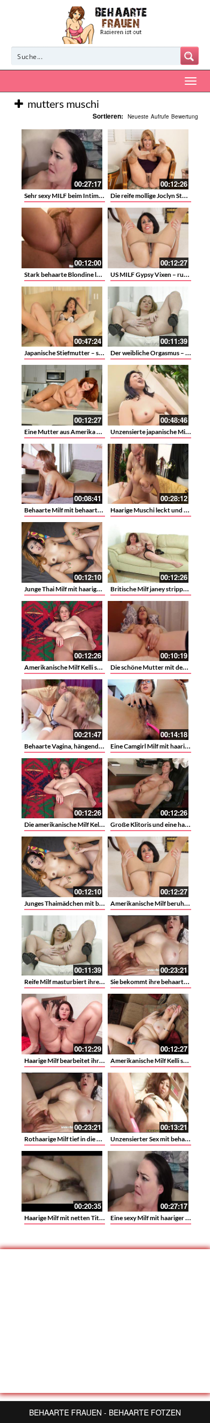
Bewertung (184, 116)
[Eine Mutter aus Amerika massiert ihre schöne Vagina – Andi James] (62, 395)
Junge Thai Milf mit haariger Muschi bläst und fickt (95, 589)
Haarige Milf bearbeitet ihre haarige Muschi (85, 1061)
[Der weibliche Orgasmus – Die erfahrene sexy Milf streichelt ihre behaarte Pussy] (148, 317)
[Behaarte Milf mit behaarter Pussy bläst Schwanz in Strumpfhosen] (62, 474)
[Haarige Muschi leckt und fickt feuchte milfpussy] (148, 474)
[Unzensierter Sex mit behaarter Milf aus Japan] (148, 1103)
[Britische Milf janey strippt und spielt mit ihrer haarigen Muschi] (148, 552)
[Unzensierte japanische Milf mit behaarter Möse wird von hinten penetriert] (148, 395)
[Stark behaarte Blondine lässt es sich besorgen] (62, 238)
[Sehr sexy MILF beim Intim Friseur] (62, 159)
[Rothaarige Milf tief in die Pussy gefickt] (62, 1103)
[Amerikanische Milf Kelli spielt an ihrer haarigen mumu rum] (62, 631)
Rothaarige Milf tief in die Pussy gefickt (79, 1139)
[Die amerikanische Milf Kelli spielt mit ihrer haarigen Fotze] (62, 788)
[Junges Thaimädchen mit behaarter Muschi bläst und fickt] (62, 867)
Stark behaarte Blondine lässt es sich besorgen (89, 274)
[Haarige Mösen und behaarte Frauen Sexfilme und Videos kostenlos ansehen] (105, 24)
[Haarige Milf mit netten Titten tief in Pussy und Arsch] (62, 1181)
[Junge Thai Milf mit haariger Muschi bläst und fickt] (62, 552)
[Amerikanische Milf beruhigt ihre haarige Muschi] (148, 867)
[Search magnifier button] (189, 56)
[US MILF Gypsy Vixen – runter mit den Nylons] (148, 238)
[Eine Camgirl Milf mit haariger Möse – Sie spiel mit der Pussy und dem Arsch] (148, 709)
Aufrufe (160, 116)
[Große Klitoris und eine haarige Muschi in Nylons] (148, 788)
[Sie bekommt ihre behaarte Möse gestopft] (148, 945)
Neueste (138, 116)
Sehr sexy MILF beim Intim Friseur (72, 196)
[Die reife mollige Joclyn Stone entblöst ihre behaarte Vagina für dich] (148, 159)
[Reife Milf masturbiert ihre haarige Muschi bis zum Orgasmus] (62, 945)
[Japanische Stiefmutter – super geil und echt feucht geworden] (62, 317)
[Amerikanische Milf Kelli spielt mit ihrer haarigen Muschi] (148, 1024)
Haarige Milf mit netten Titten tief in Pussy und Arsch (99, 1218)
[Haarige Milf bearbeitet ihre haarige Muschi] (62, 1024)
